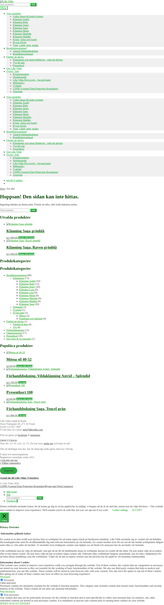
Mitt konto (11, 491)
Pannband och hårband (30, 318)
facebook (22, 435)
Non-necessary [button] (7, 591)
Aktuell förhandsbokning (25, 51)
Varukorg (12, 501)
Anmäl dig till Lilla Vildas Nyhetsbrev (19, 478)
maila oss (48, 443)
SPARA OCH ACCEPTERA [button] (15, 603)
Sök (33, 4)
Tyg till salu (19, 62)
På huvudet (18, 312)
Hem (2, 188)
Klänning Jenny (21, 25)
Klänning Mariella (22, 33)
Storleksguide (20, 77)
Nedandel (18, 307)
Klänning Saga (20, 28)
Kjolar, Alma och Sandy (25, 39)
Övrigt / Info (12, 71)
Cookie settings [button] (120, 510)
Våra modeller (13, 13)
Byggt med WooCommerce (59, 486)
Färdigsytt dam (20, 324)
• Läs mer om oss (8, 460)
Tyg (15, 327)
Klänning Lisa (26, 292)
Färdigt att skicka (15, 57)
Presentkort (18, 65)
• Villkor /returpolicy (10, 463)
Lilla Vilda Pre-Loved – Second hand (32, 80)
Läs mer (22, 382)
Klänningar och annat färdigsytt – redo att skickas (38, 59)
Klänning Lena (26, 289)
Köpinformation (21, 74)
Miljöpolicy (19, 83)
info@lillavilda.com (33, 429)
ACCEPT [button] (137, 510)
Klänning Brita (20, 22)
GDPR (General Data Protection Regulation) (35, 88)
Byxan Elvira (19, 42)
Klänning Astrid (21, 19)
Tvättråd (17, 85)
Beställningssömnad (16, 48)
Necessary (9, 580)
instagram (35, 435)
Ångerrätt (17, 91)
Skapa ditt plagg (26, 237)
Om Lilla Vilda (14, 68)
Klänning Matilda (22, 36)
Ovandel (17, 310)
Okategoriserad (14, 333)
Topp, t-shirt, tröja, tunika (25, 45)
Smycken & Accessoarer (18, 338)
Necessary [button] (5, 576)
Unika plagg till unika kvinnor (28, 16)
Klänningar (18, 278)
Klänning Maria (21, 31)
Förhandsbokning (15, 330)
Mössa (22, 315)
